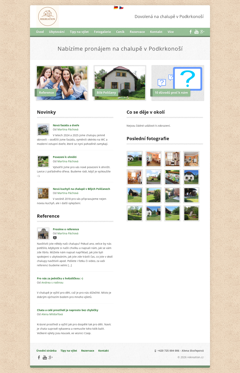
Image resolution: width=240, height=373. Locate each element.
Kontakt (156, 32)
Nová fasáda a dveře (66, 125)
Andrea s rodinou (52, 282)
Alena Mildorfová (52, 314)
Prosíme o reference (66, 229)
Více (171, 32)
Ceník (120, 32)
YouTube (196, 31)
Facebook (190, 31)
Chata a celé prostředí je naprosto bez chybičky (67, 310)
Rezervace (137, 32)
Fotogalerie (102, 32)
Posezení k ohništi (64, 157)
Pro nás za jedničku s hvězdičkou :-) (60, 278)
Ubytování (56, 32)
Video (54, 237)
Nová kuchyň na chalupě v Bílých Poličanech (81, 189)
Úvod (40, 32)
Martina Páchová (67, 129)
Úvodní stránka (46, 350)
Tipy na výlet (79, 32)
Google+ (202, 31)
